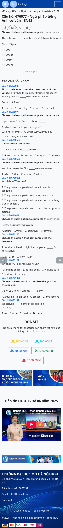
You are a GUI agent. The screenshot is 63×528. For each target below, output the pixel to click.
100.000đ (19, 341)
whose (9, 54)
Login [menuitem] (23, 4)
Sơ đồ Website (42, 510)
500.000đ (18, 351)
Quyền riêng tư (22, 510)
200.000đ (43, 341)
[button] (5, 4)
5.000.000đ (31, 360)
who (8, 49)
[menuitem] (5, 4)
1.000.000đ (43, 351)
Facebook (7, 500)
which (9, 59)
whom (9, 64)
